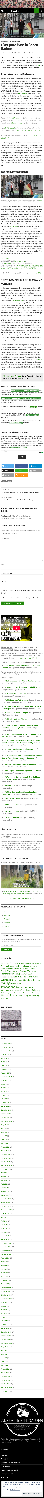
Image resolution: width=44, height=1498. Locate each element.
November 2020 (6, 1247)
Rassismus (20, 987)
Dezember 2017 (6, 1376)
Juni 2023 (4, 1132)
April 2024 (4, 1095)
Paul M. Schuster (18, 52)
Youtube (7, 915)
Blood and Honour (8, 966)
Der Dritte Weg (28, 968)
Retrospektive (5, 1474)
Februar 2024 (5, 1102)
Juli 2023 (4, 1128)
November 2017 (6, 1380)
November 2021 (6, 1202)
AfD (39, 65)
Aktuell (3, 1455)
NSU (36, 977)
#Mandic (12, 263)
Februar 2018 (5, 1369)
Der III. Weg (6, 971)
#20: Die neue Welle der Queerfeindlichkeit (22, 687)
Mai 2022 (4, 1180)
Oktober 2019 (5, 1295)
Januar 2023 (5, 1151)
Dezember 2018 (6, 1332)
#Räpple (25, 266)
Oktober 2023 (5, 1117)
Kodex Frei (23, 974)
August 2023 (5, 1125)
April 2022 (4, 1184)
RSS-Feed (7, 926)
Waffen (4, 998)
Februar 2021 (5, 1236)
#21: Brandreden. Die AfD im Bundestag (21, 681)
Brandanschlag (33, 966)
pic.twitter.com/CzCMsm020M (24, 268)
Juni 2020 (4, 1265)
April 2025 (4, 1065)
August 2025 (5, 1054)
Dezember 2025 (6, 1043)
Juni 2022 (4, 1176)
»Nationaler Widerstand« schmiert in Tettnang (17, 498)
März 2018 (4, 1365)
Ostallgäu (6, 983)
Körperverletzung (8, 977)
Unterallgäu (8, 995)
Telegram (7, 922)
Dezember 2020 (6, 1243)
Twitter (6, 912)
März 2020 (4, 1276)
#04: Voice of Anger (13, 798)
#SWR (19, 266)
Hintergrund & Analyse (8, 1470)
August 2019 (5, 1302)
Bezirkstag (35, 963)
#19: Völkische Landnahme (15, 693)
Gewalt (22, 971)
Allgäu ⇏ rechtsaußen (10, 11)
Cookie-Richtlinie (15, 1490)
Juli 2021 (4, 1217)
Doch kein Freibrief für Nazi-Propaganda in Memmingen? (20, 491)
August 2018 (5, 1347)
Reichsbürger (7, 990)
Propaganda (13, 226)
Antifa (3, 1459)
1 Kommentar (29, 52)
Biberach (40, 963)
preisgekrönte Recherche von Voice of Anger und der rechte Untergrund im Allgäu (21, 892)
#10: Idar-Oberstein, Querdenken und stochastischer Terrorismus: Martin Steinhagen (22, 756)
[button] (8, 466)
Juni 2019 (4, 1310)
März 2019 (4, 1321)
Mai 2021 (4, 1225)
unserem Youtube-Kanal (27, 658)
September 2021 (6, 1210)
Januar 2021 (5, 1239)
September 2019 (6, 1299)
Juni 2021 (4, 1221)
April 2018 (4, 1361)
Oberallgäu (7, 979)
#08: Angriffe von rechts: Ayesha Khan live (22, 771)
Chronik (3, 1466)
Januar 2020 (5, 1284)
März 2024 (4, 1099)
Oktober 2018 (5, 1339)
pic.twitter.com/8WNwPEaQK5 (29, 130)
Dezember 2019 (6, 1287)
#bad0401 (5, 258)
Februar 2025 (5, 1069)
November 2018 (6, 1336)
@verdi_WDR (6, 268)
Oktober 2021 (5, 1206)
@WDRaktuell (9, 128)
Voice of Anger (22, 995)
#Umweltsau (17, 118)
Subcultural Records (25, 993)
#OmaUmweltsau (36, 266)
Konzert (29, 974)
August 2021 (5, 1213)
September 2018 (6, 1343)
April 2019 (4, 1317)
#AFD (6, 263)
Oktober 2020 (5, 1250)
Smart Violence (15, 992)
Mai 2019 (4, 1313)
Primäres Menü (41, 10)
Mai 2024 (4, 1091)
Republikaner (17, 990)
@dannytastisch (16, 123)
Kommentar (5, 538)
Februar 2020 (5, 1280)
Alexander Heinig (19, 963)
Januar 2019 (5, 1328)
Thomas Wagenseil (37, 993)
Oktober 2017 (5, 1384)
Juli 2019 (4, 1306)
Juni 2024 (4, 1088)
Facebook (7, 919)
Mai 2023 (4, 1136)
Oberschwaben (19, 980)
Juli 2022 (4, 1173)
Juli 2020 (4, 1262)
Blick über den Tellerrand (10, 41)
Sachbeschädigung (31, 990)
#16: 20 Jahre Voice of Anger (16, 713)
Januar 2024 (5, 1106)
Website (4, 582)
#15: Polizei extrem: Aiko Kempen (18, 719)
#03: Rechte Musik (12, 805)
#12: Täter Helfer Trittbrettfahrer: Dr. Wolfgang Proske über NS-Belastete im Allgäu (21, 741)
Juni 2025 (4, 1062)
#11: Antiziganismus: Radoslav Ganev (19, 749)
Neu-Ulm (26, 976)
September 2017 (6, 1387)
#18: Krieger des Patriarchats (16, 700)
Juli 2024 (4, 1084)
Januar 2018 (5, 1373)
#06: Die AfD (10, 786)
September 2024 (6, 1077)
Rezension (4, 1477)
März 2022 (4, 1188)
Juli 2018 (4, 1350)
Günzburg (31, 971)
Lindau (39, 359)
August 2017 (5, 1391)
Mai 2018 (4, 1358)
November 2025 (6, 1047)
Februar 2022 (5, 1191)
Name (3, 564)
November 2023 (6, 1114)
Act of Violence (5, 963)
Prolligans (24, 984)
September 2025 (6, 1051)
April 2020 (4, 1273)
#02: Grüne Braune (12, 811)
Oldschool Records (31, 980)
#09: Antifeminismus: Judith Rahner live (20, 764)
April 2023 (4, 1139)
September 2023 (6, 1121)
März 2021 (4, 1232)
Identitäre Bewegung (10, 974)
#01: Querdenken (12, 817)
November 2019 (6, 1291)
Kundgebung (22, 93)
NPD (33, 977)
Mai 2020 (4, 1269)
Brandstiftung (5, 968)
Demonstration (17, 300)
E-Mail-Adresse (7, 573)
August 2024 (5, 1080)
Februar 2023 (5, 1147)
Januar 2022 (5, 1195)
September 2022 (6, 1165)
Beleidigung (28, 963)
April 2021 (4, 1228)
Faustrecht (15, 971)
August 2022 (5, 1169)
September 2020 (6, 1254)
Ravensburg (29, 986)
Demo (40, 200)
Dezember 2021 (6, 1199)
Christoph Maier (15, 968)
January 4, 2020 (35, 273)
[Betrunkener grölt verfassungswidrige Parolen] (11, 1020)
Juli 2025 (4, 1058)
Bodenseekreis (22, 966)
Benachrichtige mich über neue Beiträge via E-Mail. (20, 598)
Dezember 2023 (6, 1110)
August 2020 (5, 1258)
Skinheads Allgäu (5, 992)
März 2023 (4, 1143)
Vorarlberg (34, 996)
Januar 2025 (5, 1073)
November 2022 (6, 1158)
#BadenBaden (19, 261)
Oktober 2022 (5, 1162)
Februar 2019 (5, 1324)
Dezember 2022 (6, 1154)
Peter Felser (16, 983)
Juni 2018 (4, 1354)
